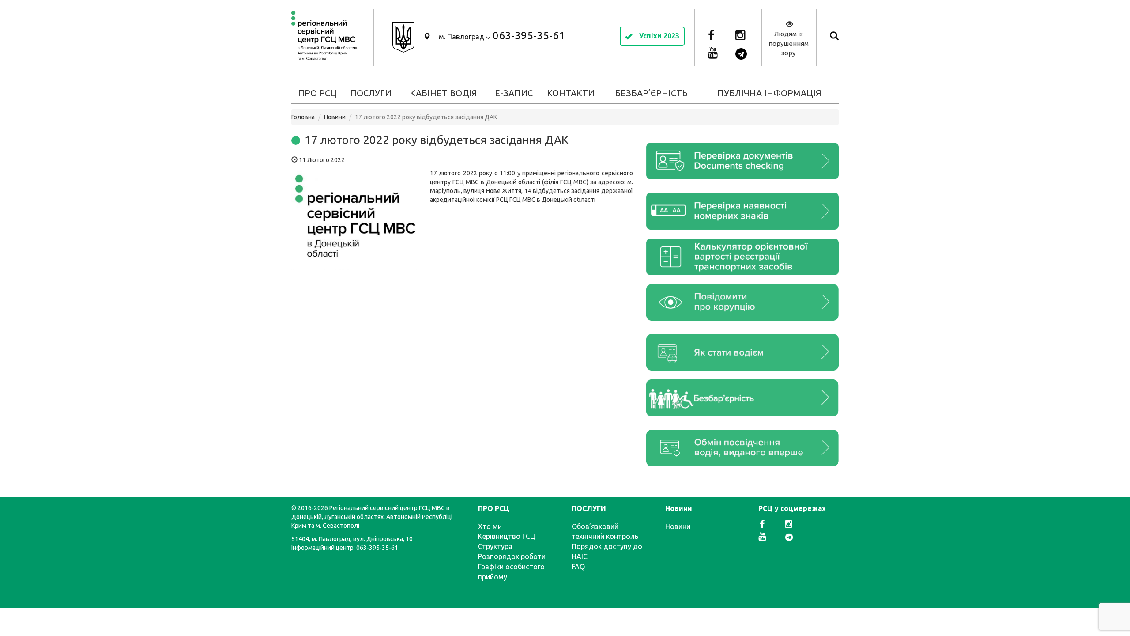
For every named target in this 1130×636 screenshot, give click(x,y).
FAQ (578, 567)
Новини (335, 117)
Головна (303, 117)
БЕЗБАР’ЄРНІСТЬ (651, 93)
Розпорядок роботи (512, 556)
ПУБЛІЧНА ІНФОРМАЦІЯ (769, 93)
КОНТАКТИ (571, 93)
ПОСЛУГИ (371, 93)
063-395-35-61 (529, 36)
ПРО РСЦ (317, 93)
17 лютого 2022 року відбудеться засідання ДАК (437, 139)
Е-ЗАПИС (514, 93)
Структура (495, 546)
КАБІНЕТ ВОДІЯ (443, 93)
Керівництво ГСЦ (506, 536)
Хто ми (490, 526)
